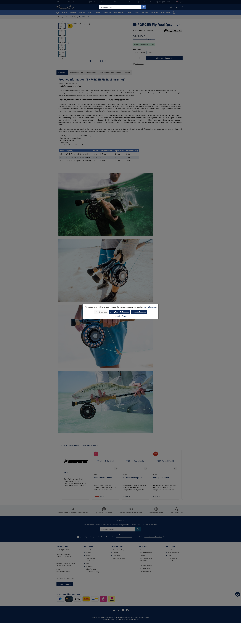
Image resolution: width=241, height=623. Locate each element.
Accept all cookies (139, 312)
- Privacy (124, 316)
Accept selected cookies (119, 312)
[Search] (143, 7)
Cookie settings (101, 312)
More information (150, 307)
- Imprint (117, 316)
